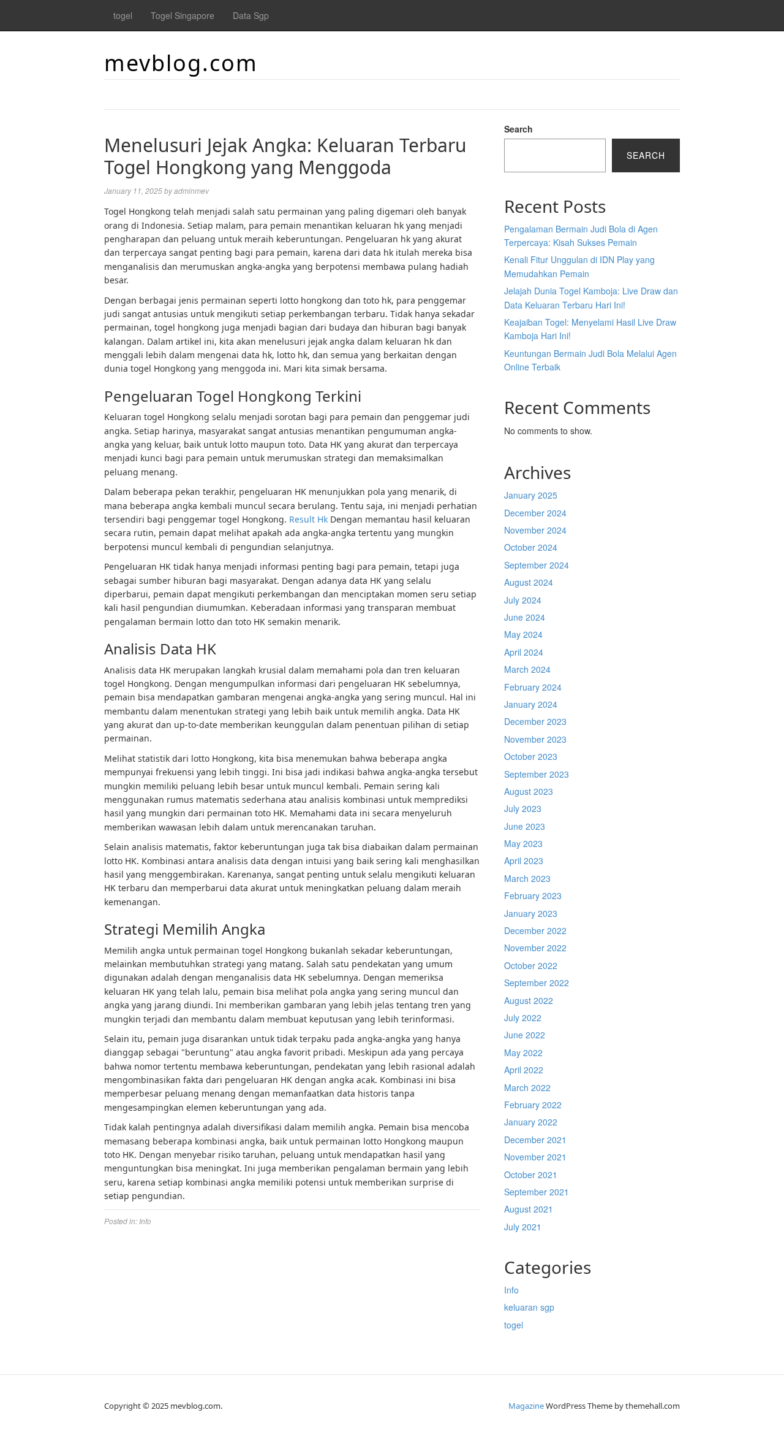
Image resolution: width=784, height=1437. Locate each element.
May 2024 (523, 634)
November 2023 (535, 739)
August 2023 (528, 791)
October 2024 (530, 547)
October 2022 (530, 965)
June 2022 (524, 1035)
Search (518, 129)
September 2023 (536, 774)
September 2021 (536, 1192)
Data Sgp (251, 15)
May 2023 (523, 843)
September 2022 (536, 982)
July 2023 (522, 808)
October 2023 (530, 756)
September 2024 (536, 565)
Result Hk (308, 519)
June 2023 (524, 826)
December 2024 (535, 513)
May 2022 (523, 1052)
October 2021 (530, 1174)
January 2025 (530, 495)
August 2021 (528, 1209)
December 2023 (535, 721)
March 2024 (527, 669)
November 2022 (535, 947)
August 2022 (528, 1000)
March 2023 (527, 878)
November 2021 (535, 1157)
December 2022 (535, 930)
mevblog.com (181, 63)
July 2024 (522, 600)
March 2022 (527, 1087)
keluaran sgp (529, 1307)
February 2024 (533, 687)
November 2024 (535, 530)
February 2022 (533, 1104)
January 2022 (530, 1122)
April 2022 (523, 1069)
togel (122, 15)
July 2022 (522, 1017)
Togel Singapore (182, 15)
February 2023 (533, 895)
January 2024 (530, 704)
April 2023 (523, 860)
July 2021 (522, 1226)
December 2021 (535, 1139)
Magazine (526, 1405)
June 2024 (524, 617)
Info (145, 1221)
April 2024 (523, 652)
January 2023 (530, 913)
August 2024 (528, 582)
